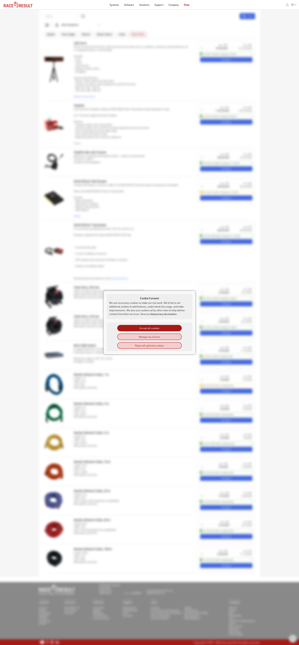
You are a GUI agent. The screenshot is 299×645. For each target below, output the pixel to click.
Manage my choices (149, 336)
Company (173, 4)
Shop (186, 4)
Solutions (144, 4)
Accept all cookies (149, 328)
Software (129, 4)
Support (158, 4)
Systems (114, 4)
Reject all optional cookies (149, 345)
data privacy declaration (163, 313)
